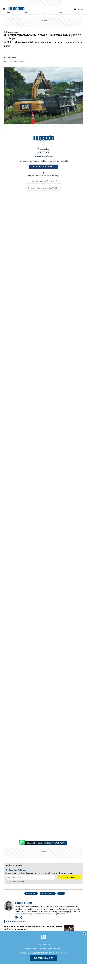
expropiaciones (31, 893)
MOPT (61, 893)
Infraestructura (11, 32)
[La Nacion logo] (16, 9)
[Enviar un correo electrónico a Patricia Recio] (16, 917)
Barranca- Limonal (47, 893)
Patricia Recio (11, 57)
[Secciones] (4, 9)
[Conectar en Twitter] (20, 917)
